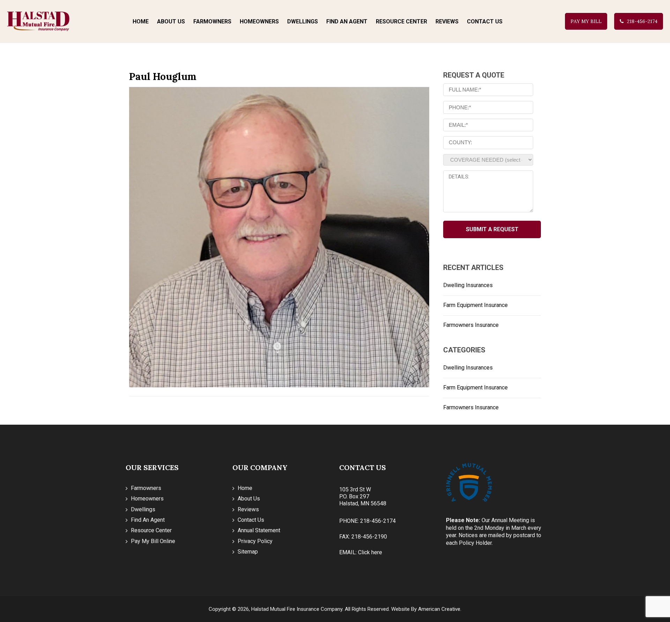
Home (245, 488)
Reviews (248, 509)
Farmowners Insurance (471, 325)
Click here (370, 552)
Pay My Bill (586, 21)
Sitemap (248, 551)
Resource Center (151, 530)
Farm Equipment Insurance (475, 305)
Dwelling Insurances (468, 285)
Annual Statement (259, 530)
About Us (249, 498)
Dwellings (143, 509)
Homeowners (147, 498)
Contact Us (251, 520)
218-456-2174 (642, 21)
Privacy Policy (255, 541)
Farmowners (146, 488)
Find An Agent (148, 520)
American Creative (439, 609)
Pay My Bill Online (153, 541)
